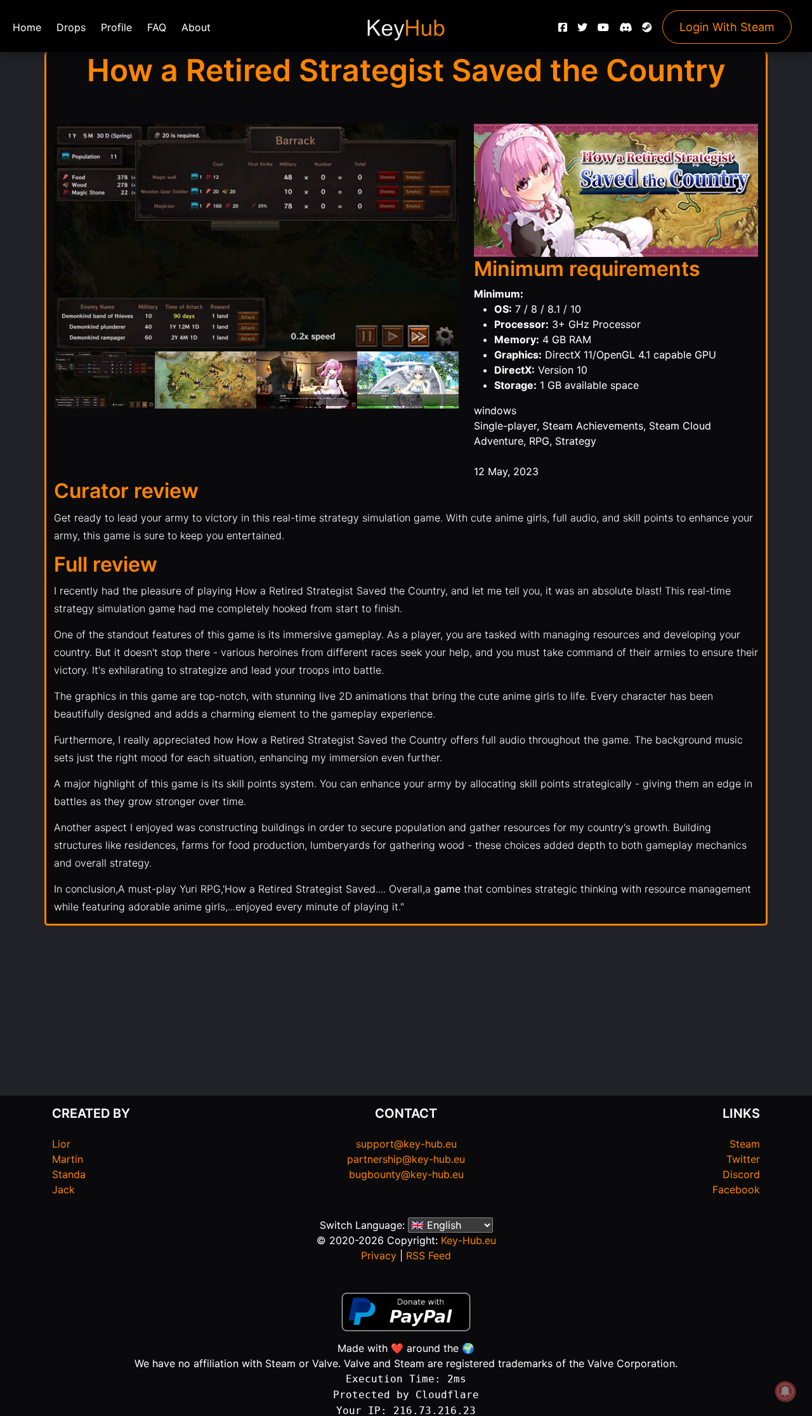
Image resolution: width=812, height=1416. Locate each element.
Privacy (378, 1255)
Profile (116, 27)
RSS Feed (428, 1255)
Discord (741, 1174)
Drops (71, 27)
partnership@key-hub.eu (406, 1159)
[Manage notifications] (785, 1391)
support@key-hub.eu (406, 1143)
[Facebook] (562, 30)
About (196, 27)
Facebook (736, 1189)
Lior (61, 1143)
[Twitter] (582, 30)
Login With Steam (727, 27)
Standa (69, 1174)
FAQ (156, 27)
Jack (63, 1189)
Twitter (743, 1159)
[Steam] (647, 30)
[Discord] (625, 30)
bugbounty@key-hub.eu (406, 1174)
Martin (67, 1159)
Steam (745, 1143)
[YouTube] (603, 30)
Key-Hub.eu (468, 1240)
